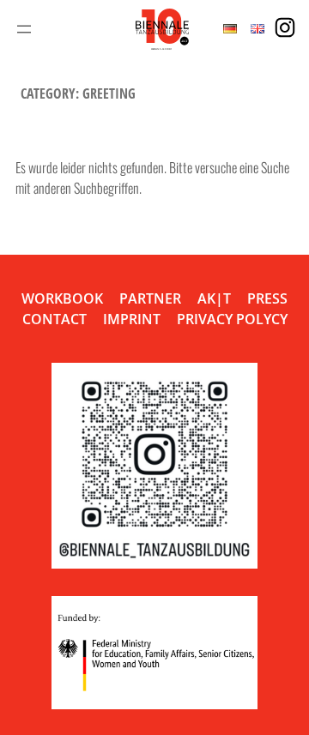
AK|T (214, 298)
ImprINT (132, 319)
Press (267, 298)
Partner (150, 298)
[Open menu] (24, 29)
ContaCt (54, 319)
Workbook (62, 298)
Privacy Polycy (232, 319)
